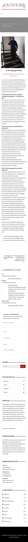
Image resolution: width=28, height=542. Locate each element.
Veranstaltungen (8, 518)
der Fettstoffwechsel (11, 149)
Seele (5, 514)
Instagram (6, 388)
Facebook (6, 381)
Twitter (5, 384)
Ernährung (6, 504)
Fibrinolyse (4, 163)
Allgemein (6, 494)
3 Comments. (14, 76)
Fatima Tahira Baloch (9, 74)
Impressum (5, 428)
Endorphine (18, 140)
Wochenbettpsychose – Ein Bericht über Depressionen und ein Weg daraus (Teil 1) (19, 259)
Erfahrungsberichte (9, 501)
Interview (6, 508)
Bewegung (6, 497)
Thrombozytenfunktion (16, 161)
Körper (6, 511)
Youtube (6, 392)
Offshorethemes (15, 537)
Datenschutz (12, 428)
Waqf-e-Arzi (7, 521)
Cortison (13, 140)
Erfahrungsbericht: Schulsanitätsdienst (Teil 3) (8, 257)
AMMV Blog (14, 5)
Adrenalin (8, 140)
